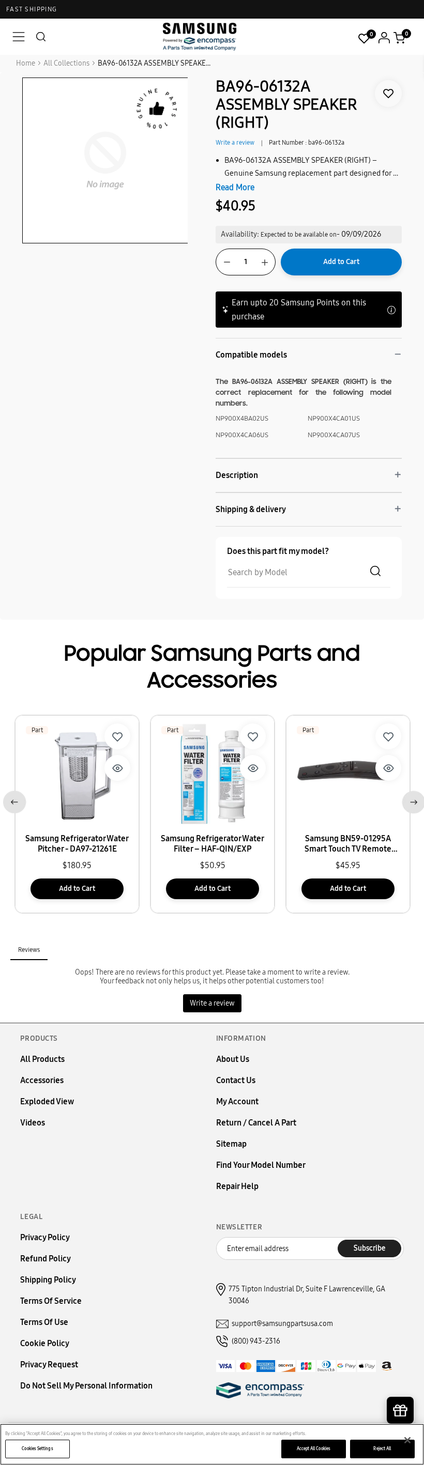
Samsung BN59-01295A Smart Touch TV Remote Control (348, 844)
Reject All (382, 1448)
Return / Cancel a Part (256, 1123)
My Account (237, 1101)
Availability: (240, 234)
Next (411, 800)
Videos (32, 1123)
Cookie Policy (44, 1343)
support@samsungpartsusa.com (282, 1323)
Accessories (42, 1080)
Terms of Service (51, 1301)
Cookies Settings (37, 1448)
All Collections (66, 63)
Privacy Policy (45, 1237)
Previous (12, 800)
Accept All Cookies (313, 1448)
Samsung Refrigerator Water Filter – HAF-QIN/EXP (212, 844)
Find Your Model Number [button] (261, 1165)
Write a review (235, 142)
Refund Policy (45, 1258)
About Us (232, 1059)
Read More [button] (235, 187)
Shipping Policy (48, 1280)
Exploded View (47, 1101)
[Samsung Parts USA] (200, 36)
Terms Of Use (44, 1322)
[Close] (407, 1440)
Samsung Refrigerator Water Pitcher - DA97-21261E (77, 844)
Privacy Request (49, 1364)
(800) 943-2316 (256, 1341)
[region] (212, 1444)
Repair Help (237, 1186)
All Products (42, 1059)
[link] (388, 93)
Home (25, 63)
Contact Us (235, 1080)
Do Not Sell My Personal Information (86, 1386)
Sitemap (231, 1144)
